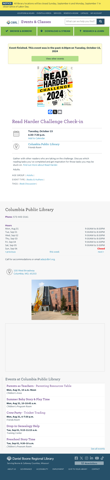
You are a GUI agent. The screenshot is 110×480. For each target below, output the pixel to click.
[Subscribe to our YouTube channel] (97, 459)
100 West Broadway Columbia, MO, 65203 (25, 272)
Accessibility (42, 469)
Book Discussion (28, 183)
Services (57, 13)
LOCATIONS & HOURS (25, 13)
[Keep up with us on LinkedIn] (91, 459)
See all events (98, 448)
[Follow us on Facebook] (76, 459)
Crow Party (26, 412)
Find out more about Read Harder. (40, 165)
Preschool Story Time (21, 439)
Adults (30, 175)
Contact (96, 469)
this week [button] (54, 252)
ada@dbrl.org (48, 259)
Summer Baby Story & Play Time (28, 399)
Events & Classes (36, 22)
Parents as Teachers (39, 386)
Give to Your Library (77, 469)
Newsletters (91, 463)
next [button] (100, 252)
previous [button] (11, 252)
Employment (58, 469)
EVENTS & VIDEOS (44, 13)
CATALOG (84, 13)
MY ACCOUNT (96, 13)
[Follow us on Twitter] (81, 459)
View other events (55, 58)
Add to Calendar (36, 138)
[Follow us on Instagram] (86, 459)
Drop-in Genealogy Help (23, 426)
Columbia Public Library (43, 144)
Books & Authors (35, 179)
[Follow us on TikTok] (102, 459)
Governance (26, 469)
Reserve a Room (71, 13)
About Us (12, 469)
